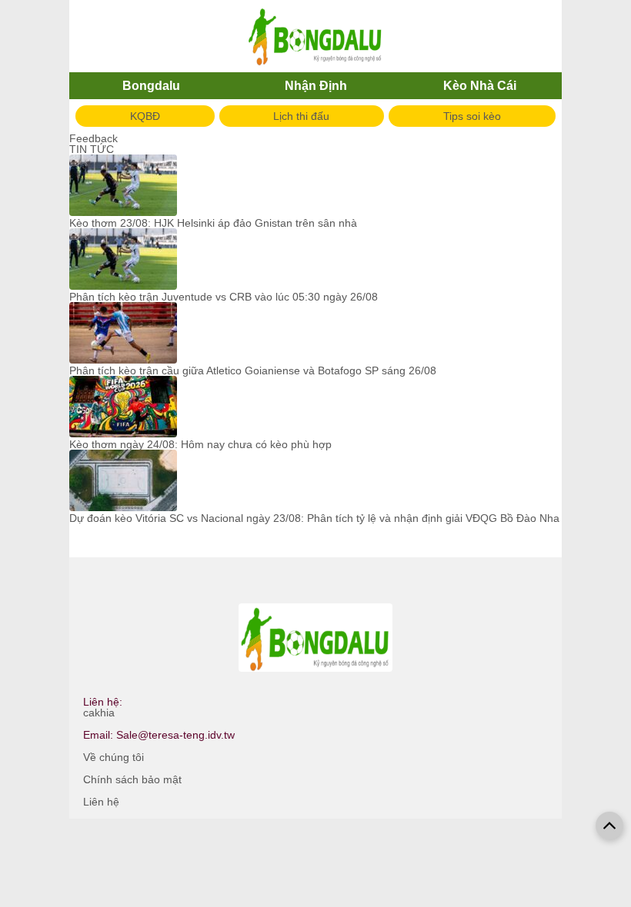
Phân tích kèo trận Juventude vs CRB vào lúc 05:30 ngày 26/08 (223, 296)
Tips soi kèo (472, 116)
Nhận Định (316, 85)
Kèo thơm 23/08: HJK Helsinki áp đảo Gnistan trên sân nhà (213, 223)
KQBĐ (145, 116)
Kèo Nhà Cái (479, 85)
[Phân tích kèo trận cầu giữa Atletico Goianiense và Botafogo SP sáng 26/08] (123, 333)
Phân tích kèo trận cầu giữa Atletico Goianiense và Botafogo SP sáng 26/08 (252, 370)
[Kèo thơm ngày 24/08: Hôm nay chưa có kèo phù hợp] (123, 407)
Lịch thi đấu (301, 116)
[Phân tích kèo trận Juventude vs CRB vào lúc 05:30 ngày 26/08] (123, 259)
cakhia (99, 712)
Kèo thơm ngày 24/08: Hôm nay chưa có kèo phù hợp (200, 444)
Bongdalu (151, 85)
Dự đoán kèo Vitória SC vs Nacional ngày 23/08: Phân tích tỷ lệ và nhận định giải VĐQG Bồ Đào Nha (314, 518)
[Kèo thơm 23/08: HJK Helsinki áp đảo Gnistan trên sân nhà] (123, 186)
